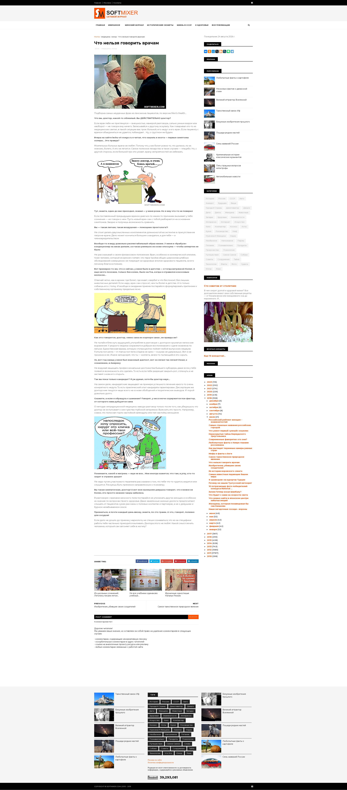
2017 (209, 533)
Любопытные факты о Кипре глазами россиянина (229, 443)
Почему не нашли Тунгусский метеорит (230, 483)
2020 (210, 391)
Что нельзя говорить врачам (224, 462)
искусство (240, 222)
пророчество (212, 250)
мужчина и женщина (216, 236)
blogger (193, 617)
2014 (209, 543)
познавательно (225, 245)
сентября (214, 410)
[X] (217, 51)
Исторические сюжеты (160, 25)
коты (244, 226)
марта (212, 523)
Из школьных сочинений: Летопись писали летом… (106, 594)
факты (224, 264)
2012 (209, 550)
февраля (214, 526)
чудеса (244, 264)
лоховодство (222, 231)
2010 (209, 556)
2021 (209, 388)
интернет (225, 222)
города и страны (214, 208)
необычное (211, 241)
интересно (211, 222)
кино (208, 226)
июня (212, 513)
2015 (209, 540)
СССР (232, 198)
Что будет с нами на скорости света (228, 495)
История (210, 198)
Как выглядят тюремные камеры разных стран (230, 449)
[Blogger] (220, 51)
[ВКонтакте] (205, 51)
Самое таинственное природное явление (226, 458)
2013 (209, 546)
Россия (222, 198)
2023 (210, 382)
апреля (213, 520)
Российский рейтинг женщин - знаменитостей (225, 421)
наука (233, 236)
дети (208, 212)
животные (243, 212)
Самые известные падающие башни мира (228, 475)
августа (213, 414)
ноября (213, 404)
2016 (209, 537)
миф (235, 231)
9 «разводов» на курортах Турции (227, 480)
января (213, 529)
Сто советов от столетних (220, 286)
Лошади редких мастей (228, 132)
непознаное (227, 241)
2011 (209, 553)
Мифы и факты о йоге (220, 453)
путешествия (212, 255)
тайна (236, 259)
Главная (97, 3)
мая (211, 516)
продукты (242, 245)
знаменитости (237, 217)
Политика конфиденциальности (161, 763)
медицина (105, 37)
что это (168, 753)
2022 (210, 385)
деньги (246, 208)
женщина (229, 212)
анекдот (210, 203)
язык (218, 269)
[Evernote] (228, 51)
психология (228, 250)
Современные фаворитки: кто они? (228, 439)
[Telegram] (232, 51)
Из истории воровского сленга (225, 471)
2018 (209, 398)
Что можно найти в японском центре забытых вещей (228, 499)
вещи (233, 203)
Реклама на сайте (155, 760)
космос (233, 226)
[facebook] (252, 3)
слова (187, 744)
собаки (244, 255)
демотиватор (232, 208)
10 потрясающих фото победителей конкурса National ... (228, 487)
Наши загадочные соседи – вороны (228, 509)
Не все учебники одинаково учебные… (144, 594)
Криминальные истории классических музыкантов (228, 156)
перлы (241, 241)
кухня (208, 231)
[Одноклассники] (209, 51)
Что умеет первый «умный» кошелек (228, 431)
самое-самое (229, 255)
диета (218, 212)
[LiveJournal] (224, 51)
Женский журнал (134, 25)
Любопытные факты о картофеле (232, 78)
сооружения (223, 259)
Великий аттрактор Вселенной (231, 100)
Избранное (114, 25)
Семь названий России (227, 143)
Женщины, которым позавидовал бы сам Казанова (228, 505)
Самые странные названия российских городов (230, 426)
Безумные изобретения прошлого (233, 122)
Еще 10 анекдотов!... (215, 356)
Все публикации (221, 25)
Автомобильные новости (228, 176)
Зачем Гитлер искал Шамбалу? (225, 492)
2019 (209, 395)
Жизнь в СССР (184, 25)
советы (209, 259)
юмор (114, 37)
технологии (211, 264)
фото (234, 264)
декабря (214, 401)
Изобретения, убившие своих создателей (225, 466)
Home (97, 37)
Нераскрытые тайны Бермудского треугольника (227, 435)
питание (210, 245)
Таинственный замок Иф (228, 111)
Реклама (107, 3)
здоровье (222, 217)
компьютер (220, 226)
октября (214, 407)
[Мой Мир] (213, 51)
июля (212, 417)
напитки (178, 730)
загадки (209, 217)
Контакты (117, 3)
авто (242, 198)
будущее (222, 203)
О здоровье (201, 25)
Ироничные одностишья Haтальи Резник (177, 594)
